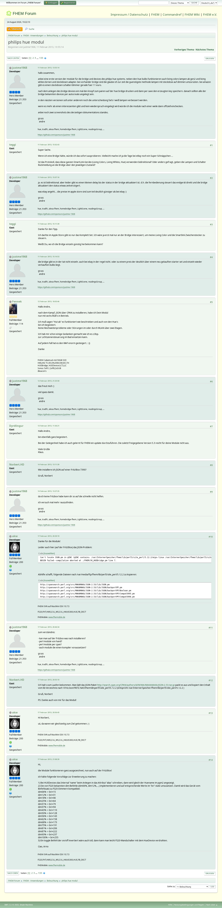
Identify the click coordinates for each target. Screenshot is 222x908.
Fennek (17, 301)
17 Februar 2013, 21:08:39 (48, 759)
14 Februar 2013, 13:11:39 (48, 464)
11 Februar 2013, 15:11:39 (48, 224)
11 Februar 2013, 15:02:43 (48, 144)
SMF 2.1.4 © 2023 (11, 905)
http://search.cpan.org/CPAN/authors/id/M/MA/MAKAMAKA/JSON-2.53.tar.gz (136, 684)
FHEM (155, 14)
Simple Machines (26, 905)
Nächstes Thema (205, 49)
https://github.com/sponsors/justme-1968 (56, 134)
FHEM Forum (24, 13)
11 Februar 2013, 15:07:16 (48, 177)
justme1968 (19, 67)
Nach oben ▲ (212, 904)
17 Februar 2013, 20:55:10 (48, 679)
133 (41, 57)
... (38, 57)
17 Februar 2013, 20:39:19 (48, 536)
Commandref (172, 14)
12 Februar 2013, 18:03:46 (48, 301)
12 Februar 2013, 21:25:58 (48, 381)
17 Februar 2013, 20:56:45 (48, 712)
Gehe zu (171, 886)
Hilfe (170, 904)
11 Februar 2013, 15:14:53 (48, 256)
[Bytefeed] (10, 569)
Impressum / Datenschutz (129, 14)
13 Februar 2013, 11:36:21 (48, 425)
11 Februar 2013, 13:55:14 (48, 67)
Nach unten (13, 58)
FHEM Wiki (192, 14)
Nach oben (12, 873)
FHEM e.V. (210, 14)
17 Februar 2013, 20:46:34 (48, 627)
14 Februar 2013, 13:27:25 (48, 491)
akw (15, 536)
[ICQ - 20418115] (10, 565)
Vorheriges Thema (184, 49)
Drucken (210, 58)
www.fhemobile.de (56, 617)
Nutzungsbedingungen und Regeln (189, 904)
